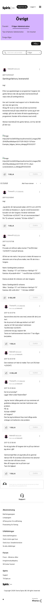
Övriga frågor (7, 37)
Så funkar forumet (9, 564)
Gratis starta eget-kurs (10, 539)
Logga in (33, 7)
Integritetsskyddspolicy (10, 560)
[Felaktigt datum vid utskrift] (40, 183)
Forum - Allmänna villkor (10, 557)
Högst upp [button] (3, 599)
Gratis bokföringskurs (10, 536)
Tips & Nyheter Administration (13, 32)
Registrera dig (22, 7)
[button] (39, 69)
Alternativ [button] (35, 44)
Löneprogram (7, 517)
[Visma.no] (9, 8)
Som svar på (15, 308)
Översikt (5, 26)
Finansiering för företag (10, 524)
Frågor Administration (21, 26)
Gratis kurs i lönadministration (12, 542)
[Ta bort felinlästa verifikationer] (36, 183)
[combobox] (22, 52)
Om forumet (31, 32)
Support (5, 575)
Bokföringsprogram (9, 514)
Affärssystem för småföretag (12, 521)
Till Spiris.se (6, 578)
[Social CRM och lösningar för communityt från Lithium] (36, 600)
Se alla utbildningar (9, 546)
